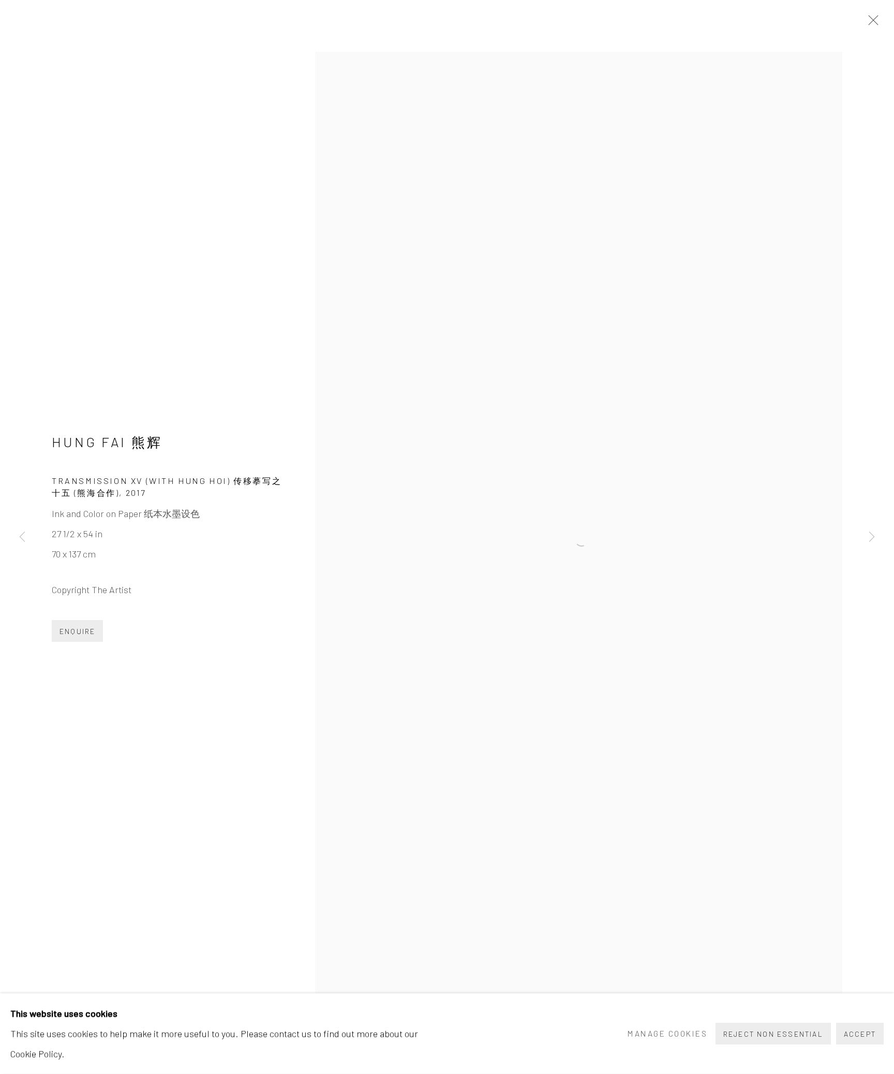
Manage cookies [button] (667, 1033)
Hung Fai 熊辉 (107, 442)
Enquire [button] (77, 631)
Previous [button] (22, 537)
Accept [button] (860, 1033)
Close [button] (870, 23)
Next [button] (872, 537)
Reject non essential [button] (773, 1033)
